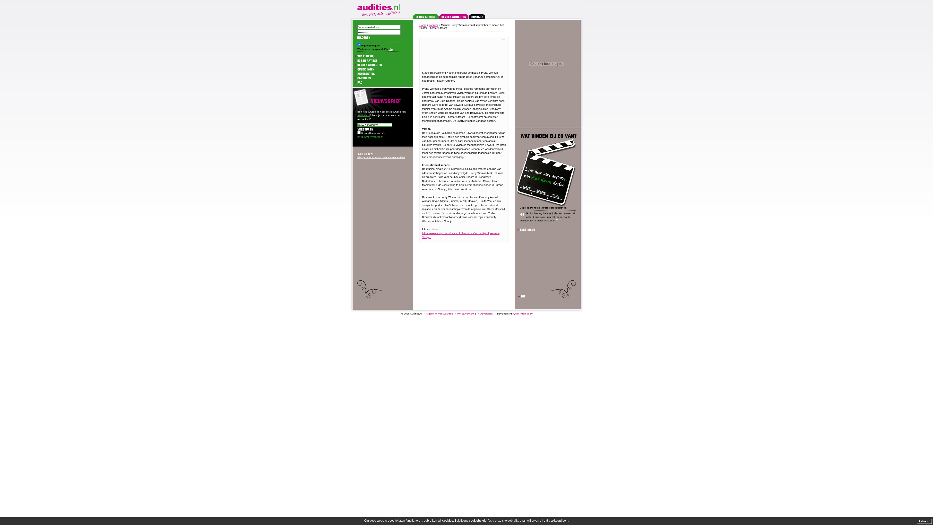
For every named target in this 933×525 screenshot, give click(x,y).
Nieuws (433, 25)
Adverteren (486, 313)
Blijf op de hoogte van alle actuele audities (381, 157)
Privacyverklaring (466, 313)
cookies (447, 520)
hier (391, 49)
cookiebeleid (477, 520)
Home (422, 25)
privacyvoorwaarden (369, 136)
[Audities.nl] (379, 9)
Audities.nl (363, 115)
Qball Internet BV (523, 313)
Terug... (426, 237)
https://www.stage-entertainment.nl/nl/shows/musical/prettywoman (461, 233)
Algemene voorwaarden (439, 313)
